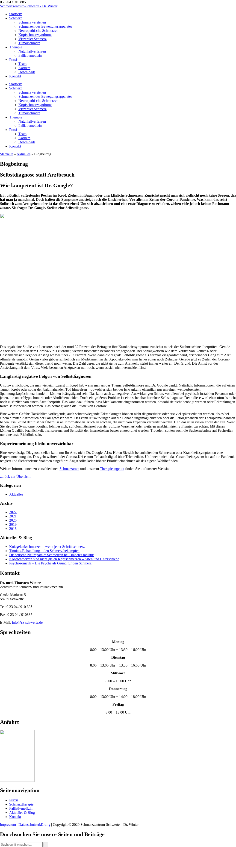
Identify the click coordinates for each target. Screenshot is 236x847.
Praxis (13, 60)
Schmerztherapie (21, 804)
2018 (13, 529)
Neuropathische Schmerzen (38, 30)
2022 (13, 512)
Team (22, 64)
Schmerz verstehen (32, 22)
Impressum (8, 824)
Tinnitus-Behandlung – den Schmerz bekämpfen (44, 551)
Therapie (15, 47)
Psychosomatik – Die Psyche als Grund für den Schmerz (50, 563)
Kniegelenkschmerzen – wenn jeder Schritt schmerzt (47, 547)
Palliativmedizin (30, 55)
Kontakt (15, 76)
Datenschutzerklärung (34, 824)
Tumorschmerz (29, 43)
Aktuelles (23, 154)
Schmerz (15, 18)
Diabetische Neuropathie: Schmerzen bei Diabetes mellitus (51, 555)
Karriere (24, 68)
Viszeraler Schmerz (32, 39)
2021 (13, 516)
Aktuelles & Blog (22, 813)
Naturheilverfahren (32, 51)
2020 (13, 520)
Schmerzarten (69, 469)
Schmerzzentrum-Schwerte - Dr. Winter (28, 6)
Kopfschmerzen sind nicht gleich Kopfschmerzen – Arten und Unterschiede (64, 559)
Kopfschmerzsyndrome (35, 35)
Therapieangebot (112, 469)
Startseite (15, 14)
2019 (13, 524)
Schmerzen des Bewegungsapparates (45, 26)
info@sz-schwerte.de (27, 622)
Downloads (26, 72)
